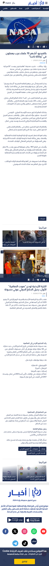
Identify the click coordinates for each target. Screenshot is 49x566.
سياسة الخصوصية (13, 554)
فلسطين (13, 8)
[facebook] (5, 531)
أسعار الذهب (36, 8)
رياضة (43, 295)
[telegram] (15, 543)
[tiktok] (25, 543)
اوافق (24, 561)
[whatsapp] (34, 531)
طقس (5, 8)
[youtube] (44, 531)
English (8, 3)
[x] (15, 531)
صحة (20, 8)
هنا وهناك (42, 62)
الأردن (27, 8)
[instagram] (24, 531)
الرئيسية (45, 8)
